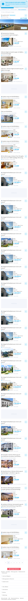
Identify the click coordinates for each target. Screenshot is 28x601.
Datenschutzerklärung (15, 598)
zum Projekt (23, 28)
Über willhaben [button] (5, 586)
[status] (14, 4)
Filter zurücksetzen (22, 9)
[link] (5, 562)
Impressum (22, 598)
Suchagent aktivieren (14, 569)
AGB (9, 598)
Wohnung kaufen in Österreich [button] (8, 578)
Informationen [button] (5, 589)
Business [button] (4, 592)
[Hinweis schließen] (26, 1)
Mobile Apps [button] (4, 595)
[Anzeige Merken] (26, 15)
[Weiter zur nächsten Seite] (22, 562)
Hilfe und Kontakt (4, 598)
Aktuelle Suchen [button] (5, 581)
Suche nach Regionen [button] (6, 576)
